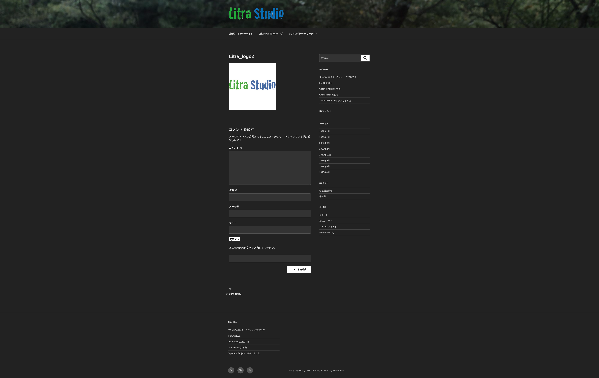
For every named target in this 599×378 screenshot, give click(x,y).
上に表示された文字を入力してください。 (252, 247)
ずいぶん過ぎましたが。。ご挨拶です (337, 77)
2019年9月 (324, 160)
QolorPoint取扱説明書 (330, 89)
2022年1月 (324, 131)
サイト (232, 223)
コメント (235, 147)
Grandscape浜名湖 (328, 94)
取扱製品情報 (325, 190)
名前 (233, 190)
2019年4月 (324, 172)
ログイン (323, 215)
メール (234, 206)
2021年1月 (324, 137)
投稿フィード (325, 220)
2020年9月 (324, 143)
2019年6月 (324, 166)
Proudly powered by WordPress (328, 370)
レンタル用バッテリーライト (303, 33)
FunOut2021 (325, 83)
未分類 (322, 196)
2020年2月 (324, 149)
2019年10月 (325, 154)
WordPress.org (326, 232)
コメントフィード (328, 226)
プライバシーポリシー (299, 370)
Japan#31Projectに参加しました (335, 100)
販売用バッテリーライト (241, 33)
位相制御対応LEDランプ (271, 33)
